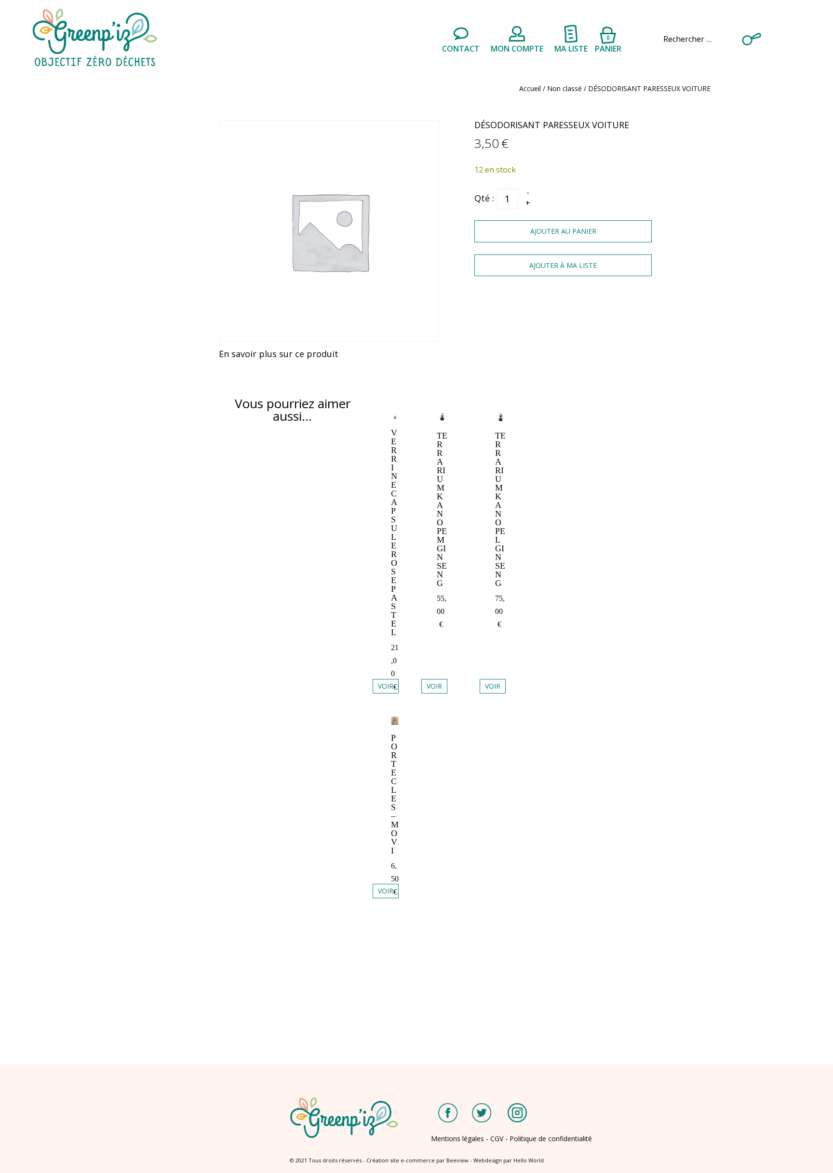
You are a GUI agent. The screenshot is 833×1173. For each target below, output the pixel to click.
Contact (461, 48)
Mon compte (517, 48)
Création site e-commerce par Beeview (417, 1160)
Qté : (484, 198)
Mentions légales (457, 1138)
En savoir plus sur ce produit (278, 354)
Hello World (528, 1160)
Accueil (530, 88)
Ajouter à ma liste (563, 265)
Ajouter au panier (563, 231)
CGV (496, 1138)
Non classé (564, 88)
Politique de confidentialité (551, 1138)
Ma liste (571, 48)
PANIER (608, 43)
